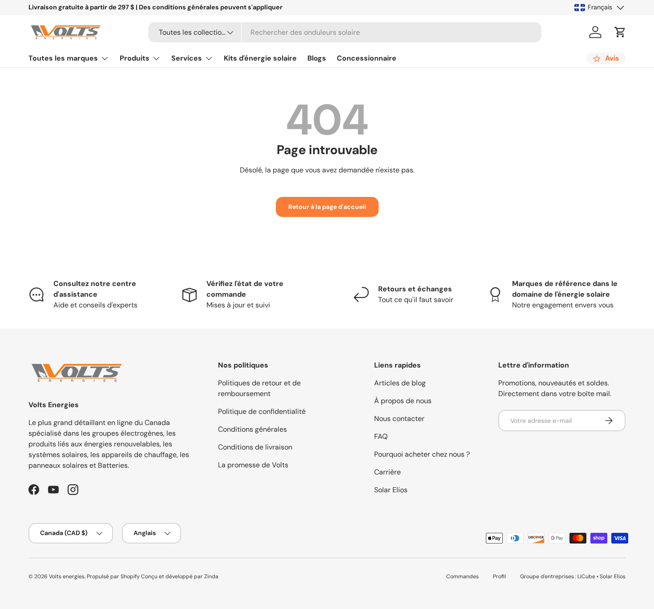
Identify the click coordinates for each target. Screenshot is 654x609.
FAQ (381, 436)
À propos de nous (403, 400)
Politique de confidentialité (262, 411)
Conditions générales (252, 429)
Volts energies (67, 576)
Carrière (387, 472)
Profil (499, 576)
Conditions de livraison (255, 447)
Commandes (462, 576)
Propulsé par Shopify (113, 576)
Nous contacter (399, 418)
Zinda (211, 576)
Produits (134, 58)
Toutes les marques (63, 58)
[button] (620, 32)
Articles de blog (400, 383)
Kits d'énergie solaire (260, 58)
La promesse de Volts (253, 465)
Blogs (316, 58)
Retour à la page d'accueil (327, 207)
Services (186, 58)
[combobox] (344, 32)
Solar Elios (391, 490)
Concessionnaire (366, 58)
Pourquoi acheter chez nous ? (422, 454)
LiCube (586, 576)
